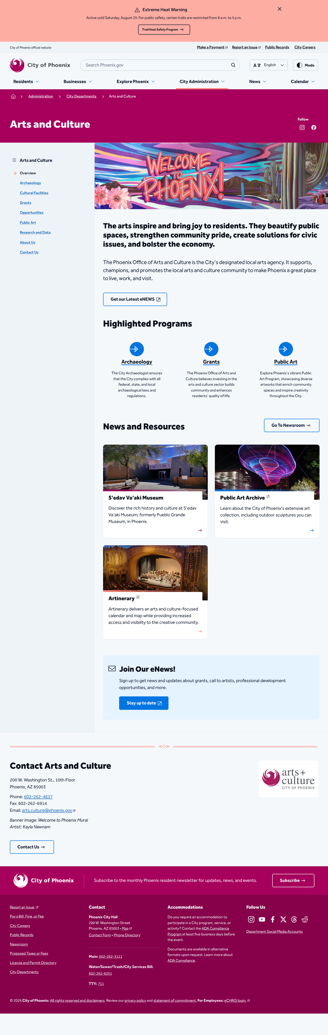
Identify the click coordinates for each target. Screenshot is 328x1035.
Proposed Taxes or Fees (29, 954)
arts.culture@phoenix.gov (47, 810)
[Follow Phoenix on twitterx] (283, 919)
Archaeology (30, 183)
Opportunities (32, 213)
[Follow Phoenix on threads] (294, 919)
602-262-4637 (38, 796)
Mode (309, 65)
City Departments (24, 972)
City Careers (20, 926)
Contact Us (29, 253)
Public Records (21, 935)
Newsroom (19, 945)
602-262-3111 (110, 957)
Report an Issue (22, 907)
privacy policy (135, 1001)
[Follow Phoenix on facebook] (273, 919)
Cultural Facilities (34, 193)
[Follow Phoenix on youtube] (262, 919)
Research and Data (35, 233)
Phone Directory (127, 935)
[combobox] (160, 65)
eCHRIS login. (235, 1001)
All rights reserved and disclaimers (77, 1001)
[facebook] (313, 127)
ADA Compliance (181, 961)
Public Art (28, 223)
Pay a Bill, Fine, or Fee (27, 917)
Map (125, 929)
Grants (25, 203)
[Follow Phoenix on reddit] (305, 919)
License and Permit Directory (33, 963)
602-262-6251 (100, 974)
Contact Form (100, 935)
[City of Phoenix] (40, 65)
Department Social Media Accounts (274, 932)
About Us (27, 243)
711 (101, 984)
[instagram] (302, 127)
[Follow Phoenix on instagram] (251, 919)
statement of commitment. (175, 1001)
